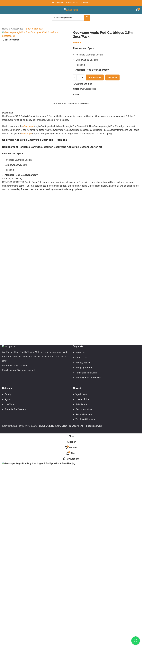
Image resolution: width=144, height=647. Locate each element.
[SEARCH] (87, 18)
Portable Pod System (15, 409)
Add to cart (95, 77)
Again (7, 399)
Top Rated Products (85, 419)
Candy (7, 394)
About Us (80, 352)
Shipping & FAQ (84, 367)
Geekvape (28, 126)
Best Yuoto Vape (84, 409)
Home (5, 29)
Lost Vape (9, 404)
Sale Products (83, 404)
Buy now (112, 77)
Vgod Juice (81, 394)
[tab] (59, 104)
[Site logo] (71, 9)
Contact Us (81, 357)
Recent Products (84, 414)
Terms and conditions (86, 372)
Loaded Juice (82, 399)
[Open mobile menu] (3, 10)
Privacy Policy (83, 362)
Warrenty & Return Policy (88, 377)
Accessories (17, 29)
